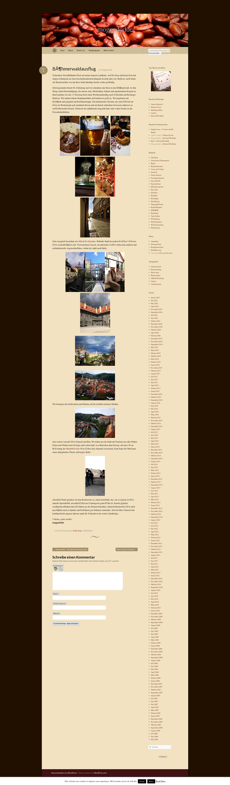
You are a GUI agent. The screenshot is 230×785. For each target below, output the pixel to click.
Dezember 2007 (156, 684)
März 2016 (155, 414)
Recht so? (81, 50)
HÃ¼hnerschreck (157, 187)
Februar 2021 (156, 321)
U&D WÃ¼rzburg (157, 278)
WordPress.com (100, 773)
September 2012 (157, 517)
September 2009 (157, 622)
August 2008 (155, 660)
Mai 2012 (154, 529)
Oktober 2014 (156, 455)
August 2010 (155, 590)
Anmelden (154, 241)
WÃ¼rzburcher (156, 222)
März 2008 (155, 675)
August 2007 (155, 695)
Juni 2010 (154, 596)
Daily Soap (77, 531)
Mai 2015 (154, 438)
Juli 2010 (154, 593)
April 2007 (155, 707)
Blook (70, 50)
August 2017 (155, 373)
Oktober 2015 (156, 423)
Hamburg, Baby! (157, 110)
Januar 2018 (155, 365)
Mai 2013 (154, 493)
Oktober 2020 (156, 330)
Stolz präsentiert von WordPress (64, 773)
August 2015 (155, 429)
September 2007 (157, 692)
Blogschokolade (157, 166)
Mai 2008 (154, 669)
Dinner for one (156, 107)
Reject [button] (151, 781)
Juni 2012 (154, 526)
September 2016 (157, 400)
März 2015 (155, 444)
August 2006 (155, 730)
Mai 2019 (154, 347)
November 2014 (157, 452)
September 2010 (157, 587)
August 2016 (155, 403)
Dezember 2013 (156, 479)
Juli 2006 (154, 733)
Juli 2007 (154, 698)
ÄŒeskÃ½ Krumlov (87, 241)
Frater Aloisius (156, 175)
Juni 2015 (154, 435)
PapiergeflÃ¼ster (157, 204)
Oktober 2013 (156, 482)
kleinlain (154, 192)
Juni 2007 (154, 701)
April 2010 (155, 602)
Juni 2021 (154, 318)
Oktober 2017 (156, 370)
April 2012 (155, 531)
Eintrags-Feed (156, 244)
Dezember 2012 (156, 508)
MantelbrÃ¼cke (73, 448)
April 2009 (155, 637)
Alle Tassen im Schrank (126, 549)
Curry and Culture (157, 169)
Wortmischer (155, 228)
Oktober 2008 (156, 654)
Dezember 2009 (156, 613)
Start (62, 50)
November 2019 (157, 341)
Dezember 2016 (156, 394)
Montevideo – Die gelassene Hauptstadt (70, 549)
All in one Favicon (165, 253)
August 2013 (155, 488)
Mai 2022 (154, 303)
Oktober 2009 (156, 619)
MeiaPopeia (155, 201)
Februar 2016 (156, 417)
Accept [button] (142, 781)
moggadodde (115, 29)
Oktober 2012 (156, 514)
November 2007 (157, 687)
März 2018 (155, 359)
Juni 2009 (154, 631)
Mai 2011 (154, 564)
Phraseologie (155, 275)
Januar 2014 (155, 476)
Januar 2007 (155, 716)
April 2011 (155, 567)
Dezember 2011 (156, 543)
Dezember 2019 (156, 338)
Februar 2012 (156, 537)
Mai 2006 (154, 739)
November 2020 (157, 327)
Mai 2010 (154, 599)
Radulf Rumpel (156, 207)
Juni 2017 (154, 379)
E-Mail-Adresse (59, 604)
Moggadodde (107, 70)
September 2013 (157, 485)
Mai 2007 (154, 704)
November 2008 (157, 651)
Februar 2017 (156, 388)
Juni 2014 (154, 467)
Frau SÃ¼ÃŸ (155, 181)
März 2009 (155, 640)
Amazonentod (156, 266)
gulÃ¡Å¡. (108, 98)
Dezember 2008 (156, 648)
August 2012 (155, 520)
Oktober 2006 (156, 725)
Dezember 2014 (156, 449)
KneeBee (154, 195)
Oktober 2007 (156, 689)
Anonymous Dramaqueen (160, 160)
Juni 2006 (154, 736)
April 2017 (155, 385)
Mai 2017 (154, 382)
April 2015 (155, 441)
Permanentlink (153, 53)
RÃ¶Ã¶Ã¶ (154, 210)
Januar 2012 (155, 540)
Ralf (152, 141)
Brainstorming (156, 269)
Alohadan (154, 157)
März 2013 (155, 499)
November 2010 (157, 581)
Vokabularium (94, 50)
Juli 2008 (154, 663)
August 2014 (155, 461)
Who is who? (109, 50)
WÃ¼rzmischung (157, 225)
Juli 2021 (154, 315)
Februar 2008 (156, 678)
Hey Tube (154, 189)
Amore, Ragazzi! (157, 104)
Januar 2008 (155, 681)
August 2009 (155, 625)
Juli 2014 (154, 464)
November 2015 (157, 420)
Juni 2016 (154, 406)
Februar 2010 (156, 608)
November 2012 (157, 511)
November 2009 (157, 616)
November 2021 (157, 309)
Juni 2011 (154, 561)
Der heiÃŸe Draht (157, 116)
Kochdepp (154, 198)
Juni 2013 (154, 490)
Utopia (153, 281)
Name (56, 594)
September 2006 (157, 727)
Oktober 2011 (156, 549)
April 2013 (155, 496)
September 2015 (157, 426)
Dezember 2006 (156, 719)
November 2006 (157, 722)
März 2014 (155, 470)
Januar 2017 (155, 391)
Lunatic (154, 113)
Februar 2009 (156, 643)
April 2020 (155, 332)
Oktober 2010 (156, 584)
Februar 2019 (156, 353)
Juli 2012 (154, 523)
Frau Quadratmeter (157, 178)
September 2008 (157, 657)
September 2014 (157, 458)
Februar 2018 (156, 362)
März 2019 (155, 350)
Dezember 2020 (156, 324)
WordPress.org (156, 250)
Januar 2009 (155, 646)
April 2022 (155, 306)
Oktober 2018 (156, 356)
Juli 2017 (154, 376)
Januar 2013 (155, 505)
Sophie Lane (155, 129)
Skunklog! (155, 213)
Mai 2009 (154, 634)
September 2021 (157, 312)
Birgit (153, 163)
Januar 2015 (155, 447)
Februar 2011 (156, 572)
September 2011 (157, 552)
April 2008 (155, 672)
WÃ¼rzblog (155, 219)
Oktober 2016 (156, 397)
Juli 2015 (154, 432)
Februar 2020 (156, 335)
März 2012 (155, 534)
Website (56, 613)
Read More (161, 781)
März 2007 (155, 710)
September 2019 (157, 344)
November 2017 (157, 368)
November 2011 (157, 546)
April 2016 (155, 411)
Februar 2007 (156, 713)
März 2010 (155, 605)
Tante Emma (155, 216)
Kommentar (58, 566)
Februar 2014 (156, 473)
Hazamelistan (156, 184)
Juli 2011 (154, 558)
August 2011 (155, 555)
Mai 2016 (154, 409)
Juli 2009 (154, 628)
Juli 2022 (154, 300)
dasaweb (154, 172)
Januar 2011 (155, 575)
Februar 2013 (156, 502)
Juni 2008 (154, 666)
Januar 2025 (155, 297)
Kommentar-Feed (157, 247)
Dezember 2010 (156, 578)
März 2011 (155, 569)
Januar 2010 (155, 610)
